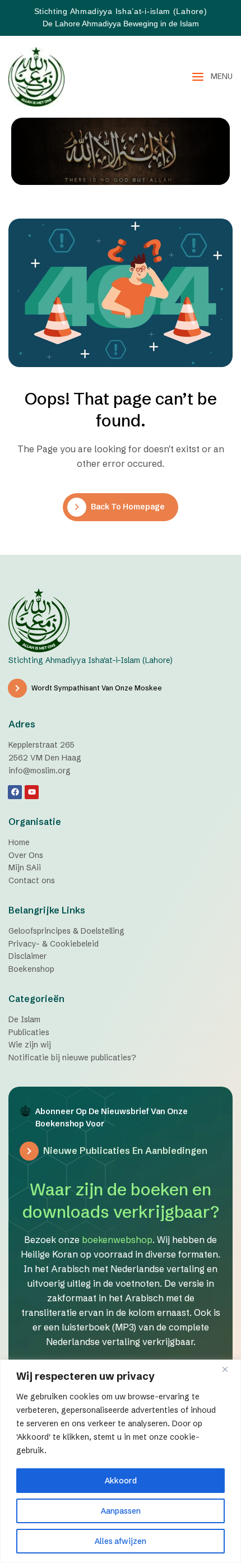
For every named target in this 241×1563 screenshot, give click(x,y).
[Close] (229, 1369)
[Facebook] (15, 792)
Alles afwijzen (120, 1541)
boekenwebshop (117, 1239)
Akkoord (121, 1481)
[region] (120, 1461)
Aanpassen (121, 1511)
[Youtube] (32, 792)
